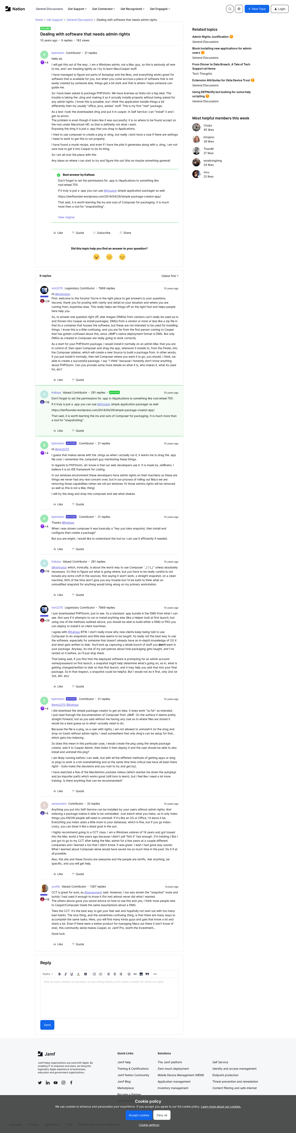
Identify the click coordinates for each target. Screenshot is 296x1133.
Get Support (76, 8)
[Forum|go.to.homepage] (15, 8)
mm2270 (57, 288)
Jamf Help (124, 1062)
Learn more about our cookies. (221, 1106)
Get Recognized (131, 8)
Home (39, 19)
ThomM (208, 148)
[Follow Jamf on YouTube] (56, 1082)
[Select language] (239, 9)
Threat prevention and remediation (235, 1081)
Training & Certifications (133, 1068)
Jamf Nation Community (133, 1075)
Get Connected (102, 8)
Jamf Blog (124, 1081)
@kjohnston (62, 294)
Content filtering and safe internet (234, 1088)
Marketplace (125, 1088)
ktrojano (209, 137)
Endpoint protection (225, 1075)
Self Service (220, 1062)
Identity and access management (234, 1068)
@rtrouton (110, 190)
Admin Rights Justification (210, 36)
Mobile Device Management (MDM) (181, 1075)
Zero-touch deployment (173, 1068)
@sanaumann (93, 892)
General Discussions (49, 8)
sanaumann (59, 803)
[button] (257, 9)
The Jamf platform (170, 1062)
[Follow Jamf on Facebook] (71, 1083)
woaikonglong (213, 160)
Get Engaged (159, 8)
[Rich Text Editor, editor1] (109, 998)
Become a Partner (129, 1094)
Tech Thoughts (202, 73)
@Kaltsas (68, 522)
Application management (174, 1081)
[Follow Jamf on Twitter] (40, 1082)
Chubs (208, 125)
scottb (56, 886)
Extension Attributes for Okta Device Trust (221, 80)
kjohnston (58, 52)
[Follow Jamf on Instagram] (63, 1083)
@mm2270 (62, 449)
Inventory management (173, 1088)
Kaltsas (56, 392)
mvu (206, 172)
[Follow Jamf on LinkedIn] (48, 1083)
